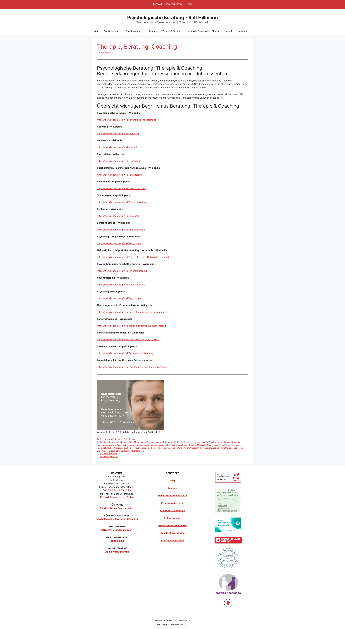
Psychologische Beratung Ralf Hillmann (117, 439)
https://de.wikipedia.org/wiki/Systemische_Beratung (125, 353)
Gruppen (153, 31)
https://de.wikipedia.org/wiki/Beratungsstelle (121, 229)
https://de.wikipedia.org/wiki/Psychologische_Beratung (126, 119)
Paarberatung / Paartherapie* (117, 508)
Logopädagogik (161, 445)
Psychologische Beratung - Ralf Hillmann (172, 17)
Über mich (229, 31)
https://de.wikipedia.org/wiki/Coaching (118, 133)
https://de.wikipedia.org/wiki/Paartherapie (120, 174)
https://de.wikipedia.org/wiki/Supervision (119, 161)
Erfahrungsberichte (172, 503)
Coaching (128, 442)
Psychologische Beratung (170, 448)
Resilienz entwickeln (109, 456)
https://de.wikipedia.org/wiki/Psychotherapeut (122, 271)
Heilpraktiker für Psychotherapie (177, 442)
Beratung (104, 442)
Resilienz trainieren (108, 453)
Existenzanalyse (154, 442)
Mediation (201, 445)
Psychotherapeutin (208, 448)
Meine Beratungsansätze (172, 495)
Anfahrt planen (172, 518)
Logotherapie (190, 445)
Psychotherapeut (191, 448)
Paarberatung (111, 31)
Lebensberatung (130, 445)
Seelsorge (238, 448)
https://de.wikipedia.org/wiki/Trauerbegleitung (122, 202)
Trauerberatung (137, 451)
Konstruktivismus (232, 442)
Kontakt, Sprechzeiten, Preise (117, 497)
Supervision (102, 451)
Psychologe (128, 448)
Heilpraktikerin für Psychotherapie (208, 442)
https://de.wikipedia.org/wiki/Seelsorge (118, 216)
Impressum (184, 620)
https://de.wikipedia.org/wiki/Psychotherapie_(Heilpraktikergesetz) (133, 257)
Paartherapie (116, 448)
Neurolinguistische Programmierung (223, 445)
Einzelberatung (133, 31)
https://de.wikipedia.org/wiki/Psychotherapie (121, 284)
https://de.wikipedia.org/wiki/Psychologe (119, 243)
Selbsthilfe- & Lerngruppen (116, 530)
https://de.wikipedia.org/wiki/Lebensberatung (121, 188)
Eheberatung (140, 442)
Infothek (243, 31)
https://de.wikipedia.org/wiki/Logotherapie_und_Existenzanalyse (132, 367)
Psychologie (140, 448)
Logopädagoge (146, 445)
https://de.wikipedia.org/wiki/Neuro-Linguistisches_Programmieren (133, 312)
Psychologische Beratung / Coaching (117, 519)
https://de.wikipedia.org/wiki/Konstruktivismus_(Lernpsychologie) (132, 325)
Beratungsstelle (116, 442)
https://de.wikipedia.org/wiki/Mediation (118, 147)
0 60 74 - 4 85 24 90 (119, 490)
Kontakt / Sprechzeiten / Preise (204, 31)
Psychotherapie (225, 448)
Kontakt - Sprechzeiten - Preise (172, 4)
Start (96, 31)
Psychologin (152, 448)
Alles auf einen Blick (172, 540)
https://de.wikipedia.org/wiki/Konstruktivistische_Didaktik (128, 339)
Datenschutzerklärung (165, 620)
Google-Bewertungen (172, 533)
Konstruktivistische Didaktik (109, 445)
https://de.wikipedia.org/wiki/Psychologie (119, 298)
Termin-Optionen (171, 31)
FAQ (172, 480)
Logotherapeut (176, 445)
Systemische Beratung (119, 451)
